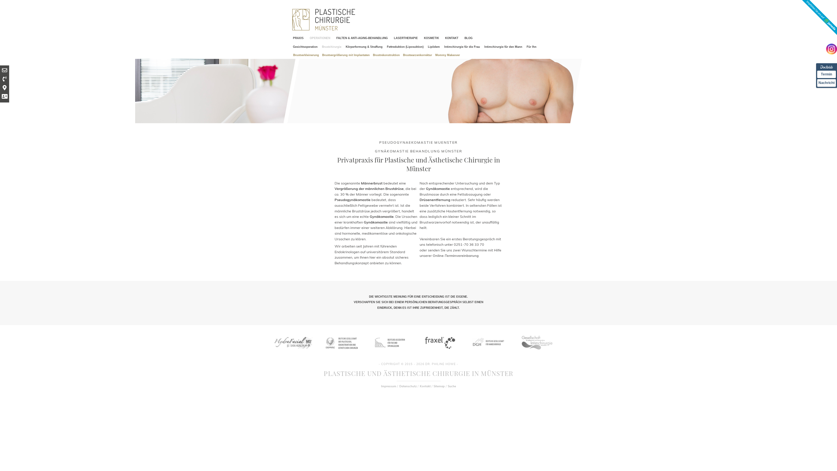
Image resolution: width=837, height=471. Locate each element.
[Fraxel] (439, 352)
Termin (826, 74)
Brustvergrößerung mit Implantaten (346, 54)
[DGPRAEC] (342, 352)
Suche (452, 386)
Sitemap (439, 386)
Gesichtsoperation (305, 46)
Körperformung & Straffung (364, 46)
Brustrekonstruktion (386, 54)
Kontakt (425, 386)
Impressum (388, 386)
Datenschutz (408, 386)
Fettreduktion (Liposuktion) (405, 46)
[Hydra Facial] (293, 352)
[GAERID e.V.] (537, 352)
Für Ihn (531, 46)
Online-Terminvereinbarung (456, 255)
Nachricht (826, 83)
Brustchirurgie (331, 46)
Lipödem (434, 46)
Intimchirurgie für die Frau (462, 46)
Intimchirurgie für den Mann (503, 46)
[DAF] (390, 352)
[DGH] (488, 352)
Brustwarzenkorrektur (417, 54)
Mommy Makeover (447, 54)
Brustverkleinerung (306, 54)
